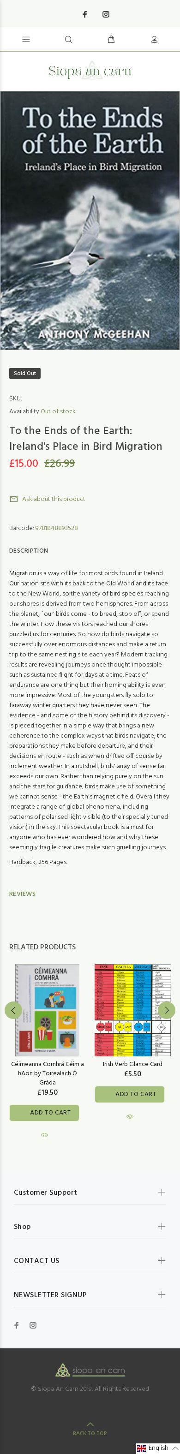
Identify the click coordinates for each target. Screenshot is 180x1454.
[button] (158, 1448)
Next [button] (166, 1010)
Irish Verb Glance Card (132, 1064)
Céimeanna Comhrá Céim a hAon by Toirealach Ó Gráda (47, 1073)
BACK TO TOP (90, 1433)
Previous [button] (13, 1010)
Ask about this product (53, 499)
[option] (90, 220)
